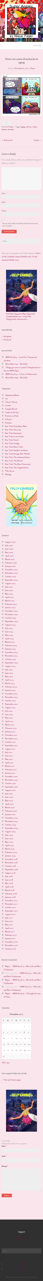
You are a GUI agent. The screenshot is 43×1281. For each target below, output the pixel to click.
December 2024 (11, 611)
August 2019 (10, 831)
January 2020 (10, 814)
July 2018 (9, 876)
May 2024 (9, 635)
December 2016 (11, 942)
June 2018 (9, 880)
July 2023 (9, 669)
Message (5, 1166)
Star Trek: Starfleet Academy (16, 450)
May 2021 (9, 759)
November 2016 (11, 945)
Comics (10, 127)
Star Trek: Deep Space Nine (16, 426)
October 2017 (10, 907)
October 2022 (10, 700)
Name (4, 194)
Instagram (7, 336)
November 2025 (11, 573)
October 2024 (10, 618)
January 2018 (10, 897)
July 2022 (9, 711)
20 (16, 1044)
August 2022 (10, 707)
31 (4, 1056)
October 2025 (10, 576)
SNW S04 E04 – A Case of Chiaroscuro (21, 374)
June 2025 (9, 590)
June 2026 (9, 549)
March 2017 (9, 931)
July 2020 (9, 793)
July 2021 (9, 752)
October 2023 (10, 659)
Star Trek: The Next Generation (18, 464)
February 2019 (11, 852)
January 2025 (10, 607)
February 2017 (11, 935)
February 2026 (11, 563)
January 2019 (10, 856)
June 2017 (9, 921)
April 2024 (9, 638)
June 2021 (9, 756)
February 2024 (11, 645)
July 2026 (9, 545)
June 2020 (9, 797)
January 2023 (10, 690)
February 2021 (11, 769)
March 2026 (9, 559)
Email (4, 202)
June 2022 (9, 714)
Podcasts (8, 419)
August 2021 (10, 749)
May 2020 (9, 800)
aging (23, 127)
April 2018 (9, 887)
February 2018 (11, 894)
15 (25, 1038)
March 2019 (9, 849)
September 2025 (11, 580)
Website (4, 211)
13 (16, 1038)
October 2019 (10, 825)
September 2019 (11, 828)
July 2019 (9, 835)
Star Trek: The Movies (14, 461)
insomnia (11, 129)
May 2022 (9, 718)
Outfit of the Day (12, 412)
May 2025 (9, 594)
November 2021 (11, 738)
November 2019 (11, 821)
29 (25, 1050)
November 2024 (11, 614)
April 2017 (9, 928)
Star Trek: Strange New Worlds (17, 454)
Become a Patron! (21, 1238)
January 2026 (10, 566)
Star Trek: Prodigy (12, 443)
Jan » (8, 1063)
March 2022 (9, 725)
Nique (33, 68)
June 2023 (9, 673)
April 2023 (9, 680)
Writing (8, 474)
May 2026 (9, 552)
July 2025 (9, 587)
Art (6, 398)
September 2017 (11, 911)
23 (29, 1044)
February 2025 (11, 604)
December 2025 (11, 569)
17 (4, 1044)
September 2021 (11, 745)
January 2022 (10, 731)
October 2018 (10, 866)
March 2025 (9, 601)
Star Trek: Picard (11, 440)
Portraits (8, 423)
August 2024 (10, 625)
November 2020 (11, 780)
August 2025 (10, 583)
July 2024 (9, 628)
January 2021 (10, 773)
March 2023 (9, 683)
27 (16, 1050)
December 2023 (11, 652)
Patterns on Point (12, 416)
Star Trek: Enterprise (13, 433)
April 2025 (9, 597)
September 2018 (11, 869)
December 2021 (11, 735)
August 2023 (10, 666)
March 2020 (9, 807)
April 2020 (9, 804)
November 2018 (11, 862)
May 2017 (9, 925)
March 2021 (9, 766)
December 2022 (11, 694)
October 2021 (10, 742)
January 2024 (10, 649)
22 (25, 1044)
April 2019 (9, 845)
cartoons (29, 127)
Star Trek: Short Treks (14, 447)
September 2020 (11, 787)
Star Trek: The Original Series (17, 467)
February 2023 (11, 687)
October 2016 (10, 949)
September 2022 (11, 704)
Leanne (37, 140)
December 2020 (11, 776)
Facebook (7, 340)
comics (34, 127)
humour (4, 129)
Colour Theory (11, 402)
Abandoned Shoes (12, 395)
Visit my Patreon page (12, 1080)
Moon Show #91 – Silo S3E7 (17, 364)
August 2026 (10, 542)
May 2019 (9, 842)
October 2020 (10, 783)
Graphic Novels (11, 409)
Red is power (7, 140)
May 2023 (9, 676)
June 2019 (9, 838)
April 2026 (9, 556)
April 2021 (9, 762)
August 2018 (10, 873)
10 (4, 1038)
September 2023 (11, 663)
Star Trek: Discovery (13, 430)
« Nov (4, 1063)
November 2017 (11, 904)
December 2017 (11, 900)
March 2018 (9, 890)
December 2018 (11, 859)
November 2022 (11, 697)
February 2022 (11, 728)
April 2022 (9, 721)
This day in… (10, 471)
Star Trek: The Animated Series (17, 457)
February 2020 (11, 811)
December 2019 (11, 818)
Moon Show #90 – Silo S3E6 (17, 377)
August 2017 (10, 914)
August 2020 (10, 790)
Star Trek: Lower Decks (14, 436)
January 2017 (10, 938)
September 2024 (11, 621)
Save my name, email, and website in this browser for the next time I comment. (20, 225)
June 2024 (9, 632)
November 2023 (11, 656)
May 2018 (9, 883)
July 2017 (9, 918)
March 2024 (9, 642)
